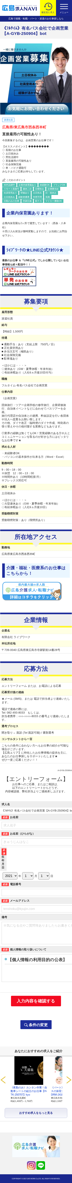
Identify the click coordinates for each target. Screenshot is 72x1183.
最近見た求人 (48, 12)
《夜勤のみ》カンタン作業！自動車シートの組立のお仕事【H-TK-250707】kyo (29, 1091)
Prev (3, 1079)
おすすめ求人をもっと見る (36, 1112)
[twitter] (31, 1165)
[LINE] (40, 1165)
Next (69, 1079)
